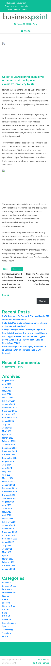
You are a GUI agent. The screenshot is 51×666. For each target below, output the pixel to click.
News (4, 613)
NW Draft (6, 616)
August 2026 (8, 381)
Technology (7, 630)
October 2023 (8, 495)
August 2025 (8, 421)
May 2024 (6, 471)
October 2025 (8, 414)
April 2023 (6, 515)
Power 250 (7, 619)
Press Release (13, 10)
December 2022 (9, 529)
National (6, 609)
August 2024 (8, 461)
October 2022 (8, 535)
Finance (5, 596)
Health (5, 599)
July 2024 (6, 465)
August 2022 (8, 542)
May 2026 (6, 391)
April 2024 (6, 475)
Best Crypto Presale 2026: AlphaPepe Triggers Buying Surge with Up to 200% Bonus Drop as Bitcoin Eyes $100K (23, 339)
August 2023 (8, 502)
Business (11, 3)
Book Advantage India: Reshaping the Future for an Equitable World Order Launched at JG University (24, 349)
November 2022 (9, 532)
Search (5, 295)
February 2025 (8, 441)
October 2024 (8, 455)
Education (21, 3)
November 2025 (9, 411)
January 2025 (8, 444)
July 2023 (6, 505)
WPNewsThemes (41, 663)
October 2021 (8, 566)
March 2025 (7, 438)
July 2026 (6, 384)
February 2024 (8, 481)
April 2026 (6, 394)
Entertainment (11, 6)
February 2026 (8, 401)
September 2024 (9, 458)
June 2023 (7, 508)
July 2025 (6, 424)
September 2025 (9, 418)
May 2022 (6, 552)
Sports (5, 626)
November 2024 (9, 451)
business (17, 269)
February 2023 (8, 522)
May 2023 (6, 512)
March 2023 (7, 518)
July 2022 (6, 545)
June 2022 (7, 549)
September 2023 (9, 498)
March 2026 (7, 397)
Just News (41, 659)
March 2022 (7, 559)
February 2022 (8, 562)
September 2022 (9, 539)
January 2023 (8, 525)
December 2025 (9, 407)
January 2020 (8, 569)
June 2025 (7, 428)
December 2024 (9, 448)
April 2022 (6, 555)
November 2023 (9, 492)
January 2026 (8, 404)
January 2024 (8, 485)
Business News (9, 586)
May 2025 (6, 431)
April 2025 (6, 434)
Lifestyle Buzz (8, 606)
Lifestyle (24, 6)
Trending (6, 633)
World (24, 10)
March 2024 (7, 478)
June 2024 (7, 468)
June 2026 (7, 387)
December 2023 (9, 488)
